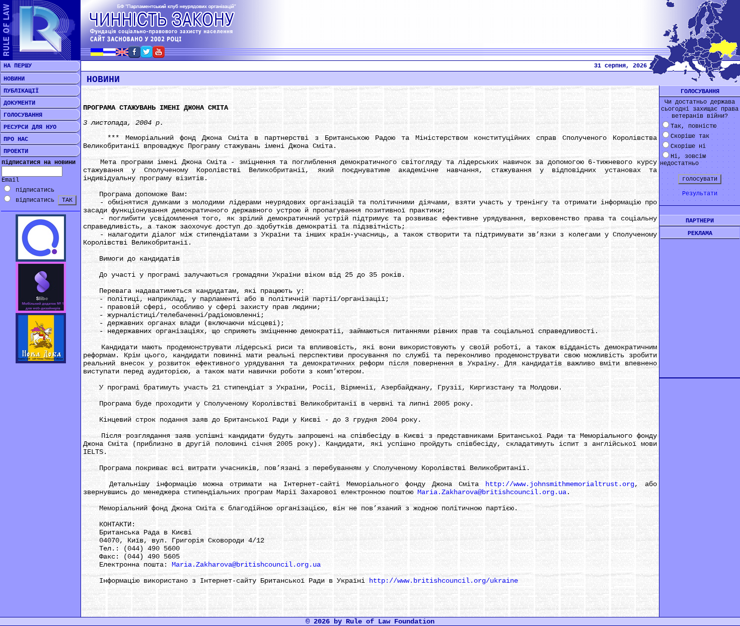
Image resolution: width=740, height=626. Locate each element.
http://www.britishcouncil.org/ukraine (443, 581)
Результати (699, 193)
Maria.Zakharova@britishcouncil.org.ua (491, 492)
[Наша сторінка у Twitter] (146, 55)
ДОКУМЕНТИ (17, 103)
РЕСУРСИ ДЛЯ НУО (28, 127)
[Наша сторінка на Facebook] (134, 55)
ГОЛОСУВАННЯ (21, 115)
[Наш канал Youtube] (159, 55)
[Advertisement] (700, 300)
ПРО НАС (14, 139)
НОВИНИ (12, 79)
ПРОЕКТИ (14, 151)
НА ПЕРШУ (16, 65)
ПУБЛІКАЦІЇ (19, 91)
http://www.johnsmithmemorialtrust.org (559, 484)
